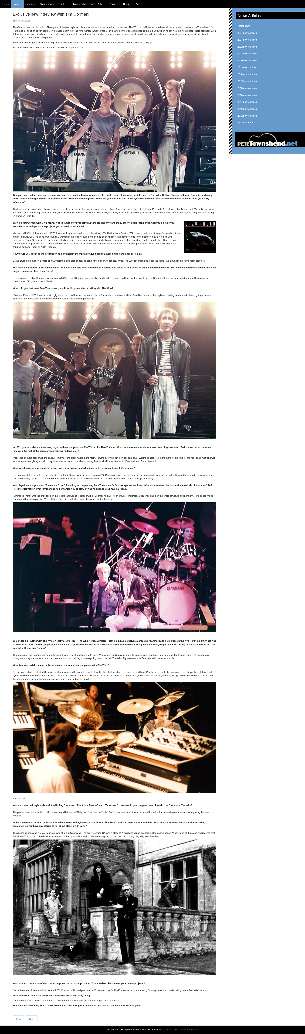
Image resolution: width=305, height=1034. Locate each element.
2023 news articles (247, 39)
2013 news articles (247, 108)
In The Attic (97, 4)
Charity (127, 4)
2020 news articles (247, 60)
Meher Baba (79, 4)
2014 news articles (247, 101)
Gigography (46, 4)
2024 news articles (247, 32)
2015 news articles (247, 95)
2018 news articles (247, 74)
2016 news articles (247, 88)
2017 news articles (247, 81)
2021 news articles (247, 53)
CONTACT (168, 1029)
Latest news (243, 25)
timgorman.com (76, 47)
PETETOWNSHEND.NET (186, 1029)
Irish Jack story (245, 122)
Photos (63, 4)
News (17, 4)
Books (113, 4)
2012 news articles (247, 115)
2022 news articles (247, 46)
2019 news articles (247, 67)
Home (5, 4)
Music (30, 4)
